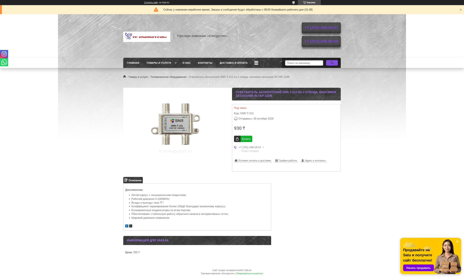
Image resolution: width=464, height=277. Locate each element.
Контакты (205, 62)
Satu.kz (248, 270)
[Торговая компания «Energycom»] (146, 36)
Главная (133, 62)
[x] (130, 226)
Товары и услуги (158, 62)
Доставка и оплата (234, 62)
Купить (246, 138)
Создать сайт (151, 2)
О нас (187, 62)
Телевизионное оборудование (168, 76)
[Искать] (332, 63)
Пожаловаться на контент (250, 273)
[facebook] (126, 226)
